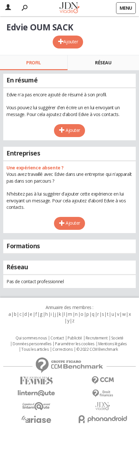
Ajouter (70, 41)
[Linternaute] (36, 393)
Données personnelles (32, 344)
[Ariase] (36, 419)
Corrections (62, 349)
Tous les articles (34, 349)
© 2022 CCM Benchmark (97, 349)
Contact (57, 338)
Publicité (75, 338)
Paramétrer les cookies (74, 344)
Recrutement (96, 338)
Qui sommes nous (31, 338)
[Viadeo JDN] (103, 406)
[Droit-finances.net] (103, 394)
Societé (117, 338)
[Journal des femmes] (36, 381)
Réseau (103, 62)
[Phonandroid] (103, 419)
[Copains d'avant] (36, 406)
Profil (33, 62)
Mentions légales (112, 344)
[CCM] (103, 380)
